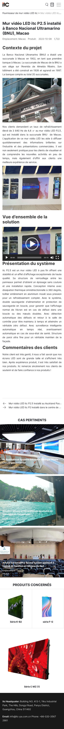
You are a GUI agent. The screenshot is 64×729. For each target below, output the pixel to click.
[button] (32, 243)
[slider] (29, 257)
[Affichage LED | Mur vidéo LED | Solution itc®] (5, 4)
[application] (32, 244)
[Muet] (52, 257)
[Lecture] (6, 257)
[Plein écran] (57, 257)
